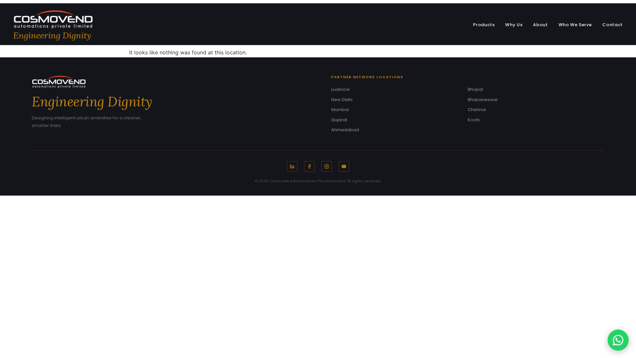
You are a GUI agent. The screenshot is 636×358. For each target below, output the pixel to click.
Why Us (513, 25)
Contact (612, 25)
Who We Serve (575, 25)
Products (484, 25)
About (540, 25)
